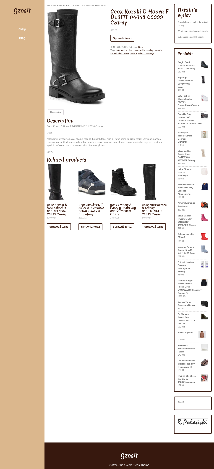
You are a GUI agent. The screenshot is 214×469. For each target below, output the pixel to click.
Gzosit (22, 10)
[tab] (56, 112)
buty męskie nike (124, 50)
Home (49, 5)
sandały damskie (154, 50)
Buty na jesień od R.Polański (191, 37)
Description (55, 112)
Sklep (22, 29)
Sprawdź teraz (122, 38)
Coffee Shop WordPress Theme (129, 465)
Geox (55, 5)
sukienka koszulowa (119, 53)
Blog (22, 38)
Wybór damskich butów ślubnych (193, 31)
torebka (133, 53)
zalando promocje (146, 53)
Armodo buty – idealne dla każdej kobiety (193, 24)
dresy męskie (139, 50)
